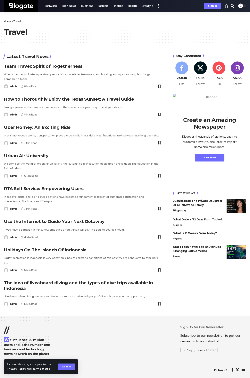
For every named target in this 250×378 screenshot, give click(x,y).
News (176, 256)
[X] (200, 73)
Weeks (177, 238)
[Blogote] (21, 6)
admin (14, 86)
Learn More (210, 157)
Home (7, 21)
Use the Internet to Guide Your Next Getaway (54, 221)
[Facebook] (182, 73)
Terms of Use (41, 369)
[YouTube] (243, 370)
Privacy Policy (16, 369)
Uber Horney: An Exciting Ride (37, 127)
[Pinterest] (219, 73)
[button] (66, 367)
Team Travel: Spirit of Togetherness (43, 66)
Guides (177, 224)
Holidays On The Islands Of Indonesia (45, 250)
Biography (180, 210)
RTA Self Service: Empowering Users (43, 188)
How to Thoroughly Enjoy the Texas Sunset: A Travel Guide (69, 99)
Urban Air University (26, 155)
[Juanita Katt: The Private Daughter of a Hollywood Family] (236, 206)
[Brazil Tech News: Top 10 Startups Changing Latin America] (236, 252)
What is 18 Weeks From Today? (195, 233)
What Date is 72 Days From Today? (197, 219)
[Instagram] (237, 73)
